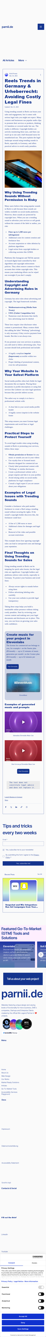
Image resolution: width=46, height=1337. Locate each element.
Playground (5, 1094)
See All (40, 874)
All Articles (8, 60)
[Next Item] (41, 954)
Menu (3, 1040)
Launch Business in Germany (13, 797)
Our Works (5, 1079)
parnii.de (7, 26)
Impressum (6, 1129)
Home (3, 1069)
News (6, 800)
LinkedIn (4, 1234)
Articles (4, 1086)
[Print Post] (27, 807)
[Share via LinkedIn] (16, 807)
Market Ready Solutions (10, 1082)
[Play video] (23, 722)
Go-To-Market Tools (9, 1089)
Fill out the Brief (8, 1217)
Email (5, 839)
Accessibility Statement (10, 1163)
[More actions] (40, 74)
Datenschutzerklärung (10, 1146)
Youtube (4, 1251)
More (21, 60)
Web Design (5, 1076)
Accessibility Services (9, 1092)
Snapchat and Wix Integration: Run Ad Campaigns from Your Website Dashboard (21, 906)
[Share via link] (21, 807)
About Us (4, 1073)
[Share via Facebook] (6, 807)
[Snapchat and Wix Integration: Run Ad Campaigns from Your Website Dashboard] (23, 889)
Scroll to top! (6, 1183)
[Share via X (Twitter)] (11, 807)
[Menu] (41, 26)
